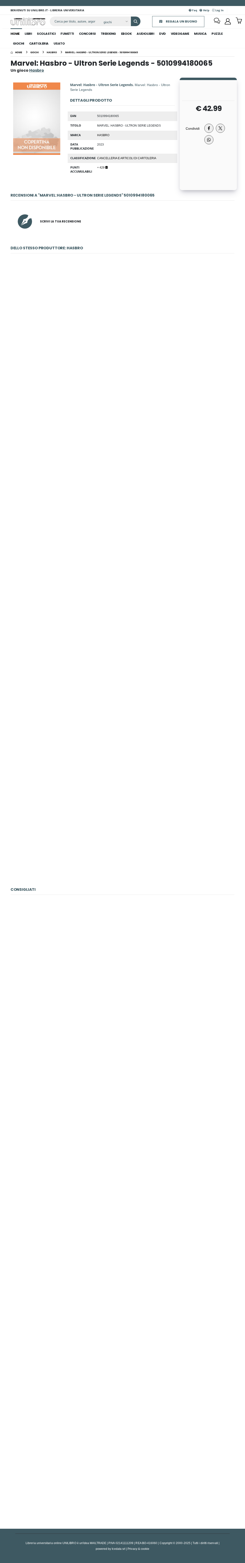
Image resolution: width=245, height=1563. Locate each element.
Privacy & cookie (138, 1549)
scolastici (46, 33)
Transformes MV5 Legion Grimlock (122, 417)
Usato (59, 43)
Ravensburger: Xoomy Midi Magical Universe (122, 1265)
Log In (218, 10)
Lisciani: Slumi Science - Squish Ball (122, 1472)
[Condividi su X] (220, 128)
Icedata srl (118, 1549)
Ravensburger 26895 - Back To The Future (122, 1162)
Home (15, 33)
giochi (18, 43)
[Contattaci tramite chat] (217, 21)
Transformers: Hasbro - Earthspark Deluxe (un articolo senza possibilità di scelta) (122, 727)
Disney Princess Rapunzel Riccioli (122, 521)
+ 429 (101, 167)
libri (28, 33)
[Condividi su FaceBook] (208, 128)
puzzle (217, 33)
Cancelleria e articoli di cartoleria (126, 158)
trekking (108, 33)
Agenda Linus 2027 (122, 1059)
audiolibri (145, 33)
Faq (194, 10)
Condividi (193, 128)
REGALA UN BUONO (181, 21)
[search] (135, 21)
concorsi (87, 33)
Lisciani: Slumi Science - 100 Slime (122, 956)
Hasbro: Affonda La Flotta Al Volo (122, 624)
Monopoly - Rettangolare (122, 314)
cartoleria (39, 43)
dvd (162, 33)
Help (205, 10)
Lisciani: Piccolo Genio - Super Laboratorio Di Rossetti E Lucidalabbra (122, 1369)
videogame (180, 33)
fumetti (67, 33)
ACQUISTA (125, 348)
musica (200, 33)
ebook (126, 33)
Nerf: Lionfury (122, 830)
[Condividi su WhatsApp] (208, 139)
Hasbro (103, 135)
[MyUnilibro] (228, 21)
